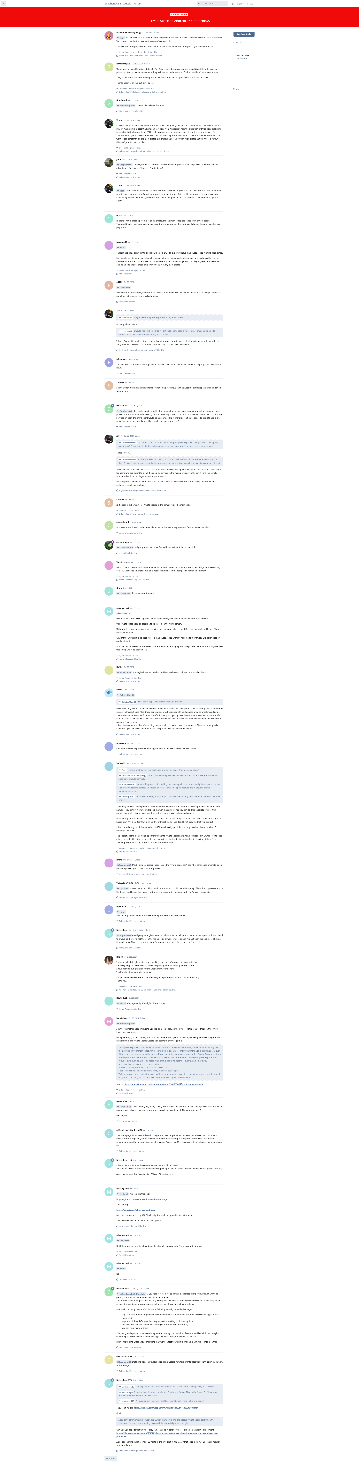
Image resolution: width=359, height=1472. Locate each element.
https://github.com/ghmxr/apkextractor (136, 1210)
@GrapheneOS (124, 865)
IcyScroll (124, 888)
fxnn (122, 38)
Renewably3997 (127, 105)
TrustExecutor (128, 784)
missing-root (128, 796)
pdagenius (125, 593)
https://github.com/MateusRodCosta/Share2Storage (141, 1199)
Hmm (122, 912)
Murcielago (127, 1392)
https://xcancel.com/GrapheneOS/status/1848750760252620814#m (166, 1407)
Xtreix (123, 247)
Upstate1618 (128, 1386)
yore (122, 190)
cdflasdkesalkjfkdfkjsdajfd (132, 1294)
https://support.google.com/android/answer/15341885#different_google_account (163, 1084)
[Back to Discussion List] (3, 3)
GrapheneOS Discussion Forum (122, 3)
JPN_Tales (124, 1240)
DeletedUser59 (127, 695)
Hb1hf (123, 1003)
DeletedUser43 (129, 442)
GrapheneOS (126, 164)
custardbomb (126, 547)
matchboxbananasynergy (134, 775)
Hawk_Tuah (125, 672)
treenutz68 (125, 287)
